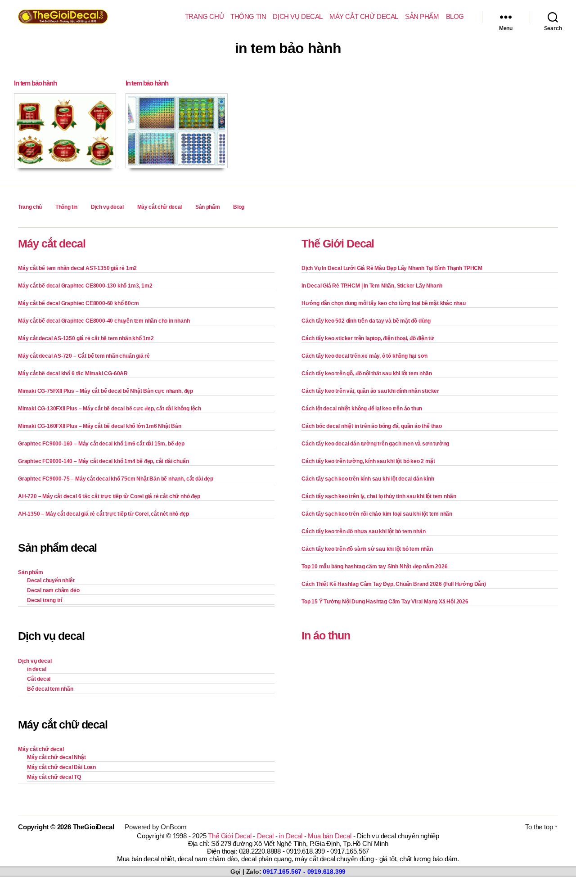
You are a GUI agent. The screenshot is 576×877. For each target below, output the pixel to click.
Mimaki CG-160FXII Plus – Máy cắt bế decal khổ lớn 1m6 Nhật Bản (99, 426)
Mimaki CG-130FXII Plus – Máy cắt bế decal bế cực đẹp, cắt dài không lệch (109, 408)
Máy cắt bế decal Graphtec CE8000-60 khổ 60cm (78, 303)
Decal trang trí (44, 600)
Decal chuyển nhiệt (51, 580)
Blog (455, 16)
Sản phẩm (422, 16)
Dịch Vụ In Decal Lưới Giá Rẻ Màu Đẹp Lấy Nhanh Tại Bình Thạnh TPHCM (392, 268)
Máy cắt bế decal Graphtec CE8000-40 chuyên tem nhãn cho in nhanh (104, 321)
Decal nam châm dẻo (53, 590)
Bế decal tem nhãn (50, 689)
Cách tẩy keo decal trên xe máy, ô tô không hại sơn (365, 356)
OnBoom (174, 827)
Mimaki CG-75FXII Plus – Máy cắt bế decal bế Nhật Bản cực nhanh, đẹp (105, 391)
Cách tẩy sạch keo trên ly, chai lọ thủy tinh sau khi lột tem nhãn (379, 496)
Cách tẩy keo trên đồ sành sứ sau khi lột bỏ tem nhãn (367, 549)
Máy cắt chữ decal (363, 16)
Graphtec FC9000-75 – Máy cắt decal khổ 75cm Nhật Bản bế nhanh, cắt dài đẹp (115, 479)
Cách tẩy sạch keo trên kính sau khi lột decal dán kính (368, 479)
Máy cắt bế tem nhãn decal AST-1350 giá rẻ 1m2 (77, 268)
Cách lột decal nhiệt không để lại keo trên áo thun (362, 408)
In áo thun (326, 635)
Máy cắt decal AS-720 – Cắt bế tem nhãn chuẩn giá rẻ (84, 356)
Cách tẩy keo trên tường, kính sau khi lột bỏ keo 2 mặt (368, 461)
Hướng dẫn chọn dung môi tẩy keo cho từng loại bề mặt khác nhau (384, 303)
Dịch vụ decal (298, 16)
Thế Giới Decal (338, 243)
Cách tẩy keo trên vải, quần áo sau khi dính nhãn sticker (370, 391)
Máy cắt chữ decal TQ (54, 777)
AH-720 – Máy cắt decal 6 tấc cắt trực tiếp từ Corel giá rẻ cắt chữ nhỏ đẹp (109, 496)
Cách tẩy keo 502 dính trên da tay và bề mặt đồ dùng (366, 321)
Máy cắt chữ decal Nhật (56, 757)
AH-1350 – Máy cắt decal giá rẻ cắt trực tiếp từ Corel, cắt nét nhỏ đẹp (103, 514)
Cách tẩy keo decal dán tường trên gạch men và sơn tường (375, 444)
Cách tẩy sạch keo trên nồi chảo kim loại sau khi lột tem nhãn (377, 514)
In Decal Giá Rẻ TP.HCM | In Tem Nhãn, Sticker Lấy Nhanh (372, 286)
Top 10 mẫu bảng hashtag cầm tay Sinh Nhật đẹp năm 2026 (374, 566)
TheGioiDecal (93, 827)
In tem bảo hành (35, 83)
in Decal (290, 836)
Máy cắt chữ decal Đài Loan (61, 767)
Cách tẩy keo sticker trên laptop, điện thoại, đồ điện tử (368, 338)
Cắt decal (38, 679)
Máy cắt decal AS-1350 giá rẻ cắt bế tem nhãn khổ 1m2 (86, 338)
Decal (265, 836)
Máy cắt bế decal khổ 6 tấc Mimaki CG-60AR (73, 373)
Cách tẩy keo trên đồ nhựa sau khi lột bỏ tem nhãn (363, 531)
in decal (36, 669)
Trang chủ (204, 16)
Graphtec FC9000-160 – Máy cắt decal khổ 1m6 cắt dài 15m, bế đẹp (101, 444)
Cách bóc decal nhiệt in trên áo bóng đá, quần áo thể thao (372, 426)
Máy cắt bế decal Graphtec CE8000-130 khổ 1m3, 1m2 (85, 286)
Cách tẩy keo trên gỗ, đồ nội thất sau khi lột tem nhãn (367, 373)
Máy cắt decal (52, 243)
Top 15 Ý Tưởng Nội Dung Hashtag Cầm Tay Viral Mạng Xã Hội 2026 (385, 601)
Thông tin (248, 16)
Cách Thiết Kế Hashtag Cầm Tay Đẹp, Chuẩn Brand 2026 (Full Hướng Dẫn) (394, 584)
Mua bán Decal (329, 836)
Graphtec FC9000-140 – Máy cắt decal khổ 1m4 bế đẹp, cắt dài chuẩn (103, 461)
